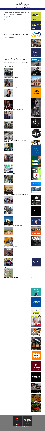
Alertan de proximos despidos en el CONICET (9, 173)
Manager (40, 429)
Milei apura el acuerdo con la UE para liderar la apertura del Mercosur (13, 163)
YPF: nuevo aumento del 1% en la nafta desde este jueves (11, 215)
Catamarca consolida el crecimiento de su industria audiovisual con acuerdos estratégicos (15, 204)
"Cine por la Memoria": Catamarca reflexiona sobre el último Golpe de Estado (14, 119)
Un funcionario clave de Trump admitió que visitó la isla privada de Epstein (13, 109)
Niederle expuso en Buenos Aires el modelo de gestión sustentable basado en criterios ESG (16, 194)
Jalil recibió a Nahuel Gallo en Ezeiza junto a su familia (11, 77)
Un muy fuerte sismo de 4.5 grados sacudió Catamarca (11, 277)
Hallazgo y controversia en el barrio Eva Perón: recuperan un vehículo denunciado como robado (16, 267)
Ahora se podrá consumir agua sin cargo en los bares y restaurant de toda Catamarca (15, 130)
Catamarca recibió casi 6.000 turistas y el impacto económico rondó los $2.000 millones (15, 256)
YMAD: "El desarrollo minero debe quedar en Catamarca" (11, 246)
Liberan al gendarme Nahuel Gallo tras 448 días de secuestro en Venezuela (13, 87)
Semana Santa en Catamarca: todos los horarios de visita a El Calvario (13, 225)
